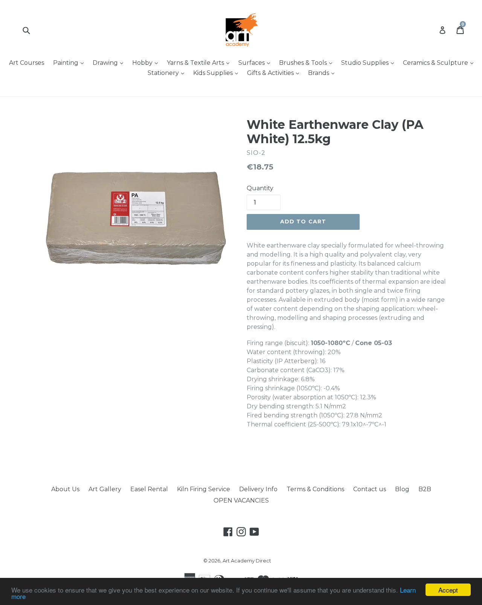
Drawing (110, 62)
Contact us (369, 489)
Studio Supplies (369, 62)
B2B (424, 489)
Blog (402, 489)
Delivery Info (258, 489)
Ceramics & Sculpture (440, 62)
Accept (448, 589)
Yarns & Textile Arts (200, 62)
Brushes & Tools (307, 62)
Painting (70, 62)
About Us (65, 489)
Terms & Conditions (315, 489)
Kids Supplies (217, 72)
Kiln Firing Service (203, 489)
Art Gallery (104, 489)
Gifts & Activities (275, 72)
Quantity (260, 188)
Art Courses (26, 62)
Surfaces (256, 62)
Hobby (147, 62)
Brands (323, 72)
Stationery (168, 72)
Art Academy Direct (247, 561)
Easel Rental (149, 489)
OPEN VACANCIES (241, 500)
